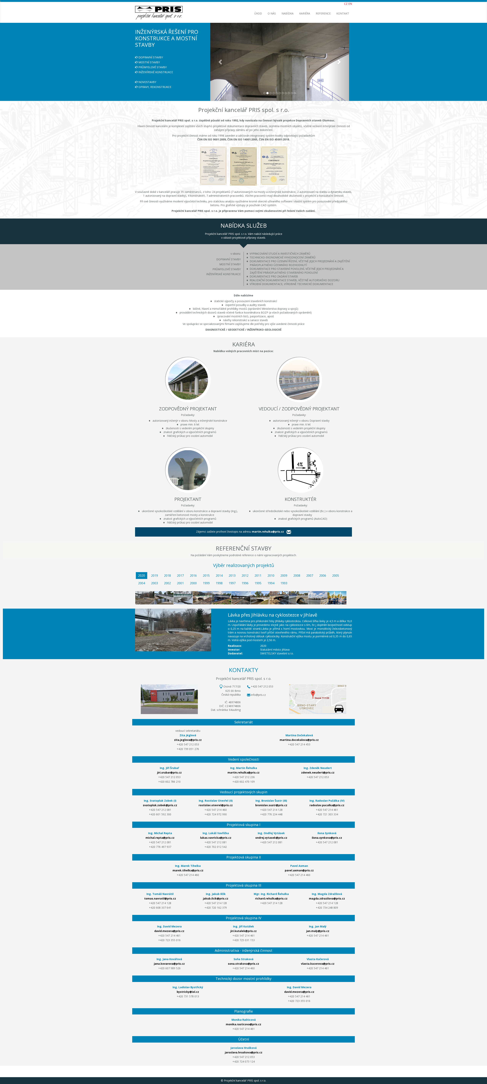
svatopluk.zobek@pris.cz (160, 805)
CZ (346, 4)
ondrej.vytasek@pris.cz (271, 837)
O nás (272, 13)
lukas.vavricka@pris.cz (215, 837)
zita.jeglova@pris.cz (188, 740)
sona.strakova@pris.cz (243, 963)
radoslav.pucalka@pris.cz (327, 805)
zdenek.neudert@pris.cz (317, 772)
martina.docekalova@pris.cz (299, 740)
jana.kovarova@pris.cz (169, 963)
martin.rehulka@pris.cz (243, 772)
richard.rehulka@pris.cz (271, 898)
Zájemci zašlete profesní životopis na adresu (240, 532)
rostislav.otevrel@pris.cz (216, 805)
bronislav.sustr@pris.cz (271, 805)
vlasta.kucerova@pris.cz (317, 963)
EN (350, 4)
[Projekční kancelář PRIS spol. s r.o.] (158, 6)
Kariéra (304, 13)
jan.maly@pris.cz (317, 931)
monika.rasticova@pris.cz (243, 1024)
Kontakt (342, 13)
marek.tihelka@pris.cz (188, 870)
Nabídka (288, 13)
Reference (323, 13)
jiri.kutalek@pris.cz (243, 931)
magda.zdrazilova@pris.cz (327, 898)
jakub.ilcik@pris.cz (215, 898)
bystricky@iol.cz (188, 992)
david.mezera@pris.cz (169, 931)
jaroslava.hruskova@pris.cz (243, 1052)
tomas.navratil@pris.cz (160, 898)
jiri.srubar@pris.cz (169, 772)
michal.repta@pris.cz (160, 837)
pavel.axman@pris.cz (299, 870)
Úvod (258, 13)
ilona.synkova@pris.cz (327, 837)
